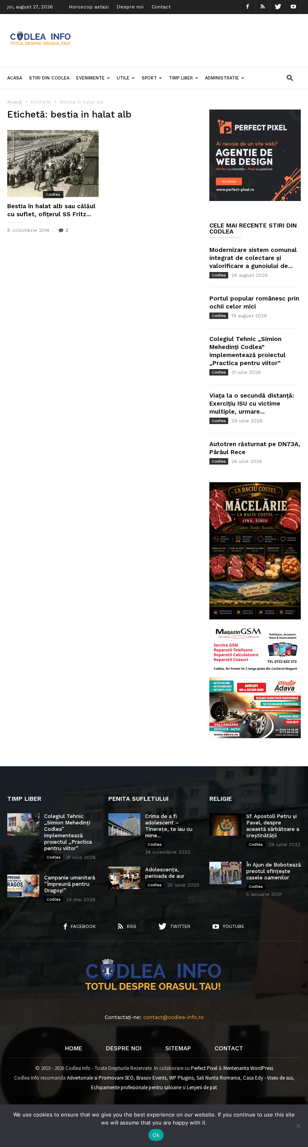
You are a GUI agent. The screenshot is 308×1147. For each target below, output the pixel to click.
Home (73, 1048)
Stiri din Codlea (49, 78)
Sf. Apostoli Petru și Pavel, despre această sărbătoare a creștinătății (272, 825)
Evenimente (90, 78)
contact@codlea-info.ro (173, 1017)
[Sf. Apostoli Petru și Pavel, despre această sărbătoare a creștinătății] (225, 824)
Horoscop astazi (89, 7)
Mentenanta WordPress (248, 1068)
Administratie (222, 78)
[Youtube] (293, 7)
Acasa (14, 78)
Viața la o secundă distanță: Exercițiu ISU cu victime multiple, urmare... (251, 403)
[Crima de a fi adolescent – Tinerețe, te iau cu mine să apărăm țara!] (124, 824)
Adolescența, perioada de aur (164, 873)
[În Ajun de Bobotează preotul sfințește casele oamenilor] (225, 873)
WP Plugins (181, 1077)
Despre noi (130, 7)
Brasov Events (151, 1077)
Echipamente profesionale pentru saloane (136, 1087)
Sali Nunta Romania (218, 1077)
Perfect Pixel (204, 1068)
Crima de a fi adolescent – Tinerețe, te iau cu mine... (168, 825)
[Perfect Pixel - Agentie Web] (255, 199)
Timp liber (181, 78)
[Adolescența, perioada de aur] (124, 878)
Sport (149, 78)
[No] (298, 1126)
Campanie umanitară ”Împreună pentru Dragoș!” (69, 884)
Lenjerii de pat (202, 1087)
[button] (290, 77)
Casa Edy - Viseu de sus (268, 1077)
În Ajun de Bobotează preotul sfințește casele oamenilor (273, 871)
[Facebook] (247, 7)
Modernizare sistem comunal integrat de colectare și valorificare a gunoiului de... (253, 258)
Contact (161, 7)
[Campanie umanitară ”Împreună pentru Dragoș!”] (23, 886)
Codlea (53, 194)
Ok (156, 1135)
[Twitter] (278, 7)
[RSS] (262, 7)
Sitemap (178, 1048)
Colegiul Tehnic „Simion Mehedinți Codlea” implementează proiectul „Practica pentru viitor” (68, 832)
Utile (123, 78)
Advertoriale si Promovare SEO (100, 1077)
